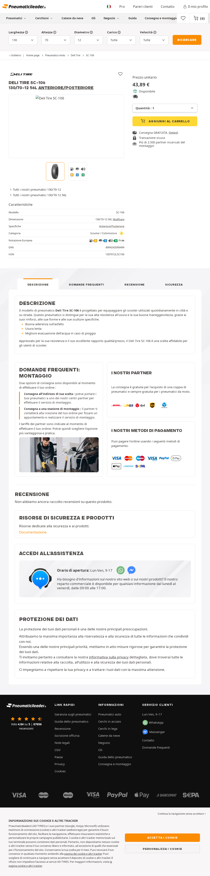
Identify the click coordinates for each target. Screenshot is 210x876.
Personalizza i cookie (162, 848)
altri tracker (35, 866)
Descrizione (38, 284)
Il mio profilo (198, 6)
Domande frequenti (86, 284)
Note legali (62, 743)
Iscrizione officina (67, 735)
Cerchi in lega (107, 728)
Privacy (60, 764)
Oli (93, 18)
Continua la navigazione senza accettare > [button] (182, 813)
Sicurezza (174, 284)
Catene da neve (72, 18)
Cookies (60, 771)
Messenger (157, 732)
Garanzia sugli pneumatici (73, 714)
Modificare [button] (118, 219)
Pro (122, 6)
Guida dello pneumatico (71, 721)
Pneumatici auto (109, 714)
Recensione (134, 284)
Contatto (168, 6)
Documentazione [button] (33, 532)
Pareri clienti (143, 6)
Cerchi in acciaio (109, 721)
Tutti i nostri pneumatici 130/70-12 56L (40, 195)
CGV (57, 750)
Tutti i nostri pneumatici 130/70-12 (37, 189)
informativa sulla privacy (109, 657)
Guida (132, 18)
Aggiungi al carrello (169, 121)
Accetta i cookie (162, 837)
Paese (59, 757)
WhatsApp (156, 722)
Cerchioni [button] (42, 18)
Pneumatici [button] (14, 18)
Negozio (110, 18)
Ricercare (186, 40)
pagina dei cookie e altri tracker (83, 854)
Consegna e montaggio (161, 18)
